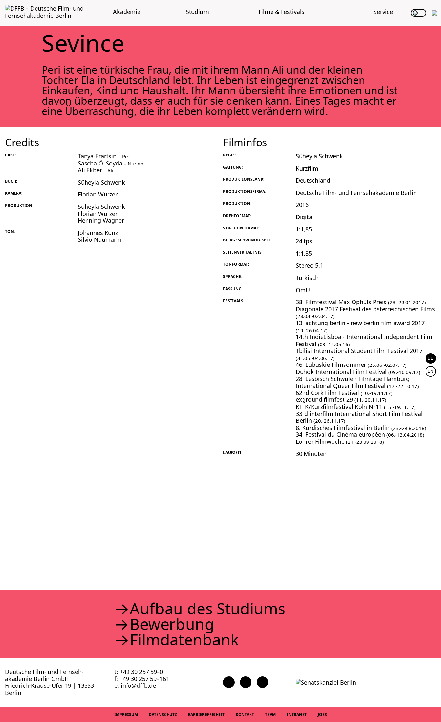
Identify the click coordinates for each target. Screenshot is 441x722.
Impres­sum (126, 714)
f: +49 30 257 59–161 (141, 679)
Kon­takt (245, 714)
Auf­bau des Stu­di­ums (207, 608)
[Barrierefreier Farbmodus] (418, 13)
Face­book (229, 682)
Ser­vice (383, 12)
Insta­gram (245, 682)
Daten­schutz (163, 714)
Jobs (322, 714)
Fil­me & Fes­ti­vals (281, 12)
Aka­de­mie (126, 12)
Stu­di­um (197, 12)
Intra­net (297, 714)
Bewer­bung (172, 624)
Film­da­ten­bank (184, 639)
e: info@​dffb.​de (135, 685)
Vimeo (262, 682)
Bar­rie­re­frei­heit (206, 714)
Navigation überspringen (4, 4)
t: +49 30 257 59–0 (138, 671)
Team (270, 714)
